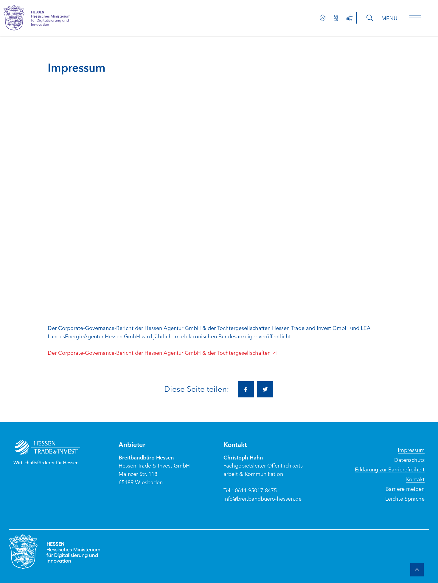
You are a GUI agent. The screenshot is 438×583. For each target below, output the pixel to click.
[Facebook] (246, 389)
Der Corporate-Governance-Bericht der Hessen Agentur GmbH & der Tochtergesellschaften (159, 352)
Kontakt (415, 479)
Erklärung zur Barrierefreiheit (390, 469)
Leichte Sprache (405, 498)
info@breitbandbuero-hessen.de (262, 498)
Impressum (411, 450)
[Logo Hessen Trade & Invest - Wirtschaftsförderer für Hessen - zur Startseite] (52, 452)
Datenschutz (409, 459)
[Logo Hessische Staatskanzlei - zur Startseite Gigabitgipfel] (43, 18)
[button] (415, 18)
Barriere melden (405, 488)
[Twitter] (265, 389)
